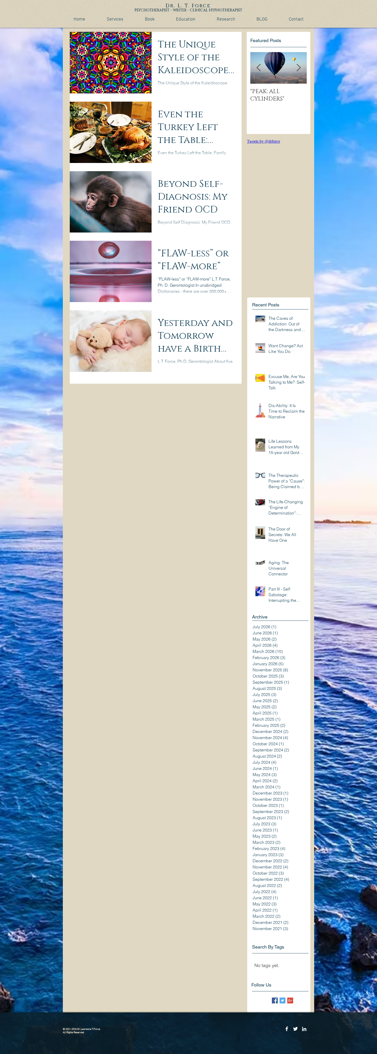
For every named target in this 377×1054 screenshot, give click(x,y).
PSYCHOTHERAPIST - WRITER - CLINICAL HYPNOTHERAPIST (188, 10)
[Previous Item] (258, 68)
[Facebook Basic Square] (275, 1000)
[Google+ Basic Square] (290, 1000)
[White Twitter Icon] (295, 1029)
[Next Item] (298, 68)
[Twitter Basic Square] (282, 1000)
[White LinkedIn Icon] (304, 1029)
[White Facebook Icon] (287, 1029)
